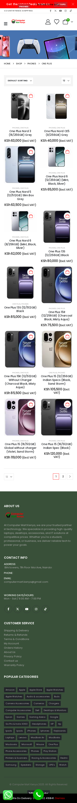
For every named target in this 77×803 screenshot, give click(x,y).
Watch (63, 764)
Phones (24, 6)
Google (54, 717)
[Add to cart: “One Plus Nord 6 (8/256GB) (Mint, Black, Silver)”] (31, 216)
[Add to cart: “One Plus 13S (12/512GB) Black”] (31, 272)
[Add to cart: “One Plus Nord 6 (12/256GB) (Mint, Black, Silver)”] (67, 151)
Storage (40, 764)
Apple (22, 689)
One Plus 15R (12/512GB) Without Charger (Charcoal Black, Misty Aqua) (20, 381)
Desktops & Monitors (55, 710)
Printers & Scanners (16, 757)
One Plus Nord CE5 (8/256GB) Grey (56, 133)
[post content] (20, 106)
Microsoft (27, 744)
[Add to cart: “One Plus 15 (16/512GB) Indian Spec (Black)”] (67, 404)
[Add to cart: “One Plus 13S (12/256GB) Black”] (67, 216)
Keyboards (60, 730)
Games (21, 717)
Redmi (64, 757)
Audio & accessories (38, 696)
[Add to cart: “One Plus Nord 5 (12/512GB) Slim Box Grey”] (31, 151)
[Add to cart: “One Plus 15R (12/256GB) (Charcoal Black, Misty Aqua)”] (67, 272)
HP (52, 723)
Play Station (49, 751)
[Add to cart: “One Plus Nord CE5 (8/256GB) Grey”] (67, 95)
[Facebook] (50, 10)
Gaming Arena (37, 717)
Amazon (10, 689)
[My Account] (48, 21)
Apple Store (35, 689)
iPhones (31, 730)
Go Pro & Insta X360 (17, 723)
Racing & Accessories (44, 757)
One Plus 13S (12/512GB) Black (20, 309)
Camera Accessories (17, 703)
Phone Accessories (16, 751)
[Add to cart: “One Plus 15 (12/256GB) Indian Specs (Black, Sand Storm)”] (67, 336)
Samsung (11, 764)
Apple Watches (54, 689)
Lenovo (22, 737)
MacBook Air (37, 737)
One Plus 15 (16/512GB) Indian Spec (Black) (56, 446)
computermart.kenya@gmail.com (26, 582)
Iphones (44, 730)
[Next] (70, 476)
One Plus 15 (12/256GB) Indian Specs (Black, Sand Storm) (56, 380)
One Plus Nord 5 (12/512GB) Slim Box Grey (20, 195)
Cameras (39, 703)
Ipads (9, 730)
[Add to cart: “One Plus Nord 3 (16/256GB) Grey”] (31, 95)
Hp (59, 723)
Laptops (60, 4)
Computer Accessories (18, 710)
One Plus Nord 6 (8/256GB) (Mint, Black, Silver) (20, 244)
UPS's (52, 764)
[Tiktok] (70, 10)
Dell (37, 710)
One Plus (24, 127)
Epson (9, 717)
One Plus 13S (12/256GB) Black (57, 253)
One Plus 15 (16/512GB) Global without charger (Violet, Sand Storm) (20, 448)
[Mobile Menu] (5, 23)
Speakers (26, 764)
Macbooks (11, 744)
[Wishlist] (57, 21)
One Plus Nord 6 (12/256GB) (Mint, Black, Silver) (57, 180)
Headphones (39, 723)
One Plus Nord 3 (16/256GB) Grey (20, 133)
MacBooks (54, 737)
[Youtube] (60, 10)
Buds (57, 696)
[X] (55, 10)
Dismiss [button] (60, 798)
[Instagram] (65, 10)
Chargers (54, 703)
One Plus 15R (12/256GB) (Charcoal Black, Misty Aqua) (56, 315)
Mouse (40, 744)
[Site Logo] (18, 22)
